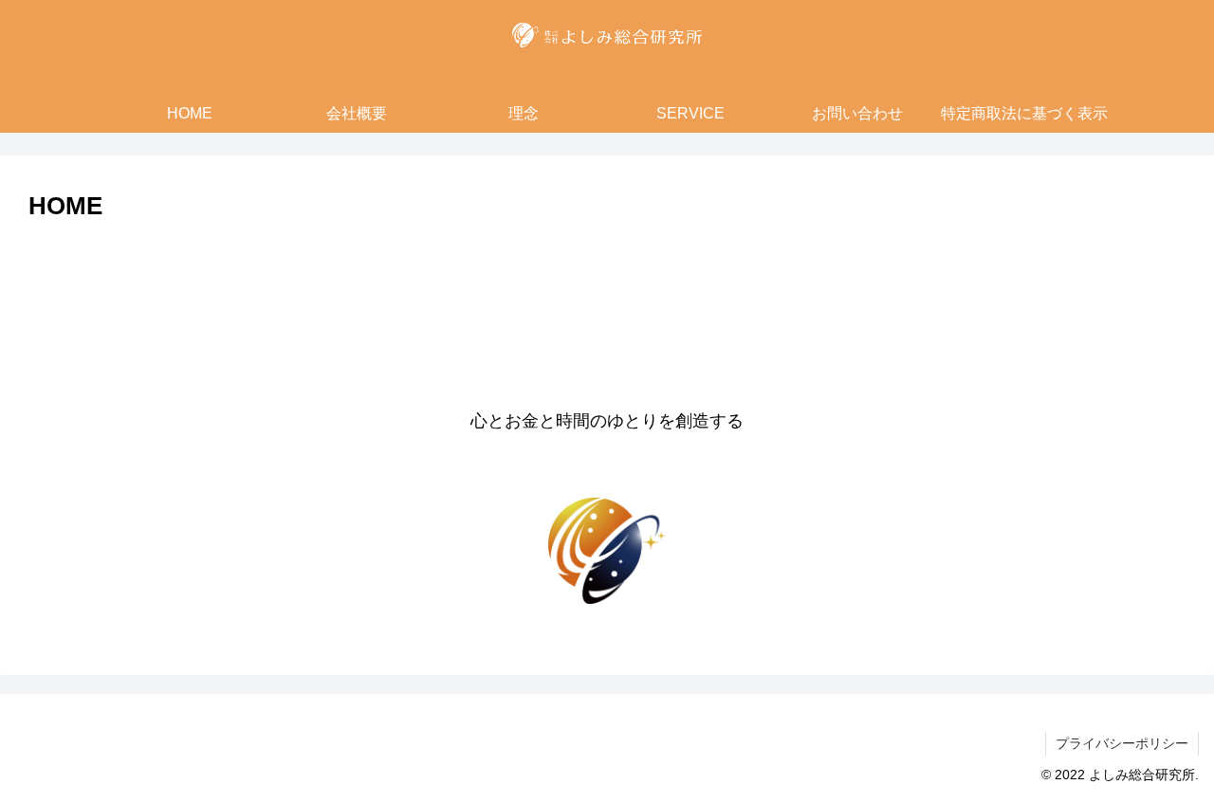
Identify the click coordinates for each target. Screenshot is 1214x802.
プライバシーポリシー (1122, 743)
